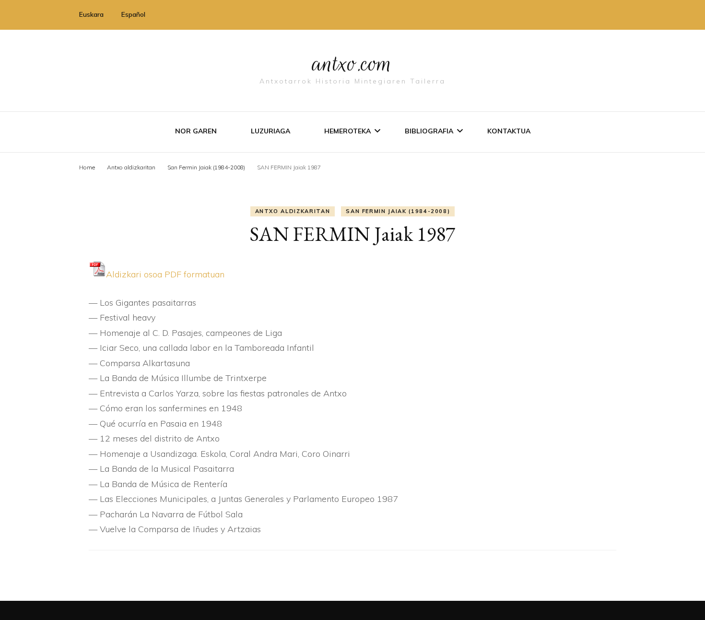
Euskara (91, 14)
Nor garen (196, 131)
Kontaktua (508, 131)
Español (133, 14)
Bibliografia (429, 131)
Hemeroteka (347, 131)
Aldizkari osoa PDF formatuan (165, 274)
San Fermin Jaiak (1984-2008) (398, 211)
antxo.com (352, 63)
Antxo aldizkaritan (292, 211)
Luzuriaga (270, 131)
